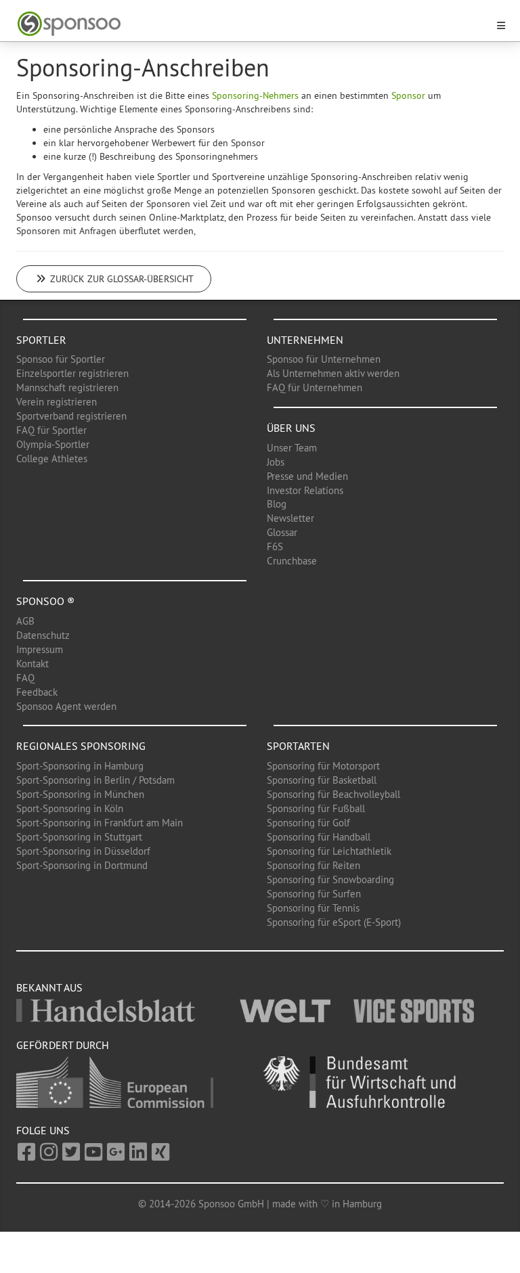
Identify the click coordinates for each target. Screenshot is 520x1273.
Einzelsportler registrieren (72, 373)
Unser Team (292, 447)
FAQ (25, 677)
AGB (25, 621)
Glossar (282, 532)
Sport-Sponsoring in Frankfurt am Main (99, 822)
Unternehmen (305, 340)
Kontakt (32, 663)
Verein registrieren (56, 401)
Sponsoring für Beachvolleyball (333, 794)
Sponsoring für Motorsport (323, 765)
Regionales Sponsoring (81, 746)
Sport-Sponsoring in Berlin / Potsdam (95, 780)
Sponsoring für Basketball (321, 780)
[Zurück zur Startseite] (252, 24)
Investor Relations (305, 490)
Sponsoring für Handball (318, 836)
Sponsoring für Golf (308, 822)
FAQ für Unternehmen (314, 387)
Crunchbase (292, 560)
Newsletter (290, 518)
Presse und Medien (307, 476)
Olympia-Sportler (52, 444)
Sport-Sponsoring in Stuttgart (79, 836)
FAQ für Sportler (51, 430)
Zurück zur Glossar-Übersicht (120, 279)
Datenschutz (43, 635)
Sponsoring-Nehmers (255, 95)
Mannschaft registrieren (67, 387)
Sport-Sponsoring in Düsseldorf (83, 851)
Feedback (37, 692)
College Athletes (51, 458)
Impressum (39, 649)
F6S (275, 546)
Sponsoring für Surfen (314, 893)
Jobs (275, 461)
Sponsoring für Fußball (316, 808)
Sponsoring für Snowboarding (330, 879)
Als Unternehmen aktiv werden (333, 373)
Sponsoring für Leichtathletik (329, 851)
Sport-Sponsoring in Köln (69, 808)
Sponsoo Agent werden (66, 706)
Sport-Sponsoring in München (80, 794)
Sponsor (408, 95)
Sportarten (298, 746)
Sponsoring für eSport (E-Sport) (334, 922)
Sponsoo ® (45, 601)
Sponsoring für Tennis (313, 907)
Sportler (41, 340)
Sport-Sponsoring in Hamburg (80, 765)
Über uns (291, 427)
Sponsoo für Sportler (60, 359)
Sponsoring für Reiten (313, 865)
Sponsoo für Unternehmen (324, 359)
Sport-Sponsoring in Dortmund (82, 865)
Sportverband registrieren (71, 415)
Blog (276, 503)
